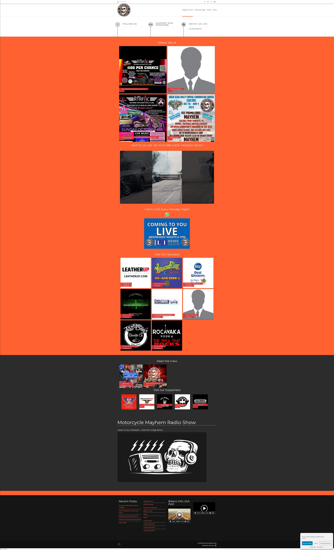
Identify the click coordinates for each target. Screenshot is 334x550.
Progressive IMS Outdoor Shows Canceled (128, 506)
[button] (179, 514)
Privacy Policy (320, 547)
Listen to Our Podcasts (150, 507)
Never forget (123, 522)
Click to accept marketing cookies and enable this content (167, 177)
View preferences (325, 543)
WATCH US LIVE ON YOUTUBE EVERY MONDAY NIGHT (167, 145)
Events (209, 10)
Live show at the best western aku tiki (130, 519)
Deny (316, 543)
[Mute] (185, 521)
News (215, 10)
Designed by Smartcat (208, 545)
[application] (179, 515)
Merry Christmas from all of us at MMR (128, 512)
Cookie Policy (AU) (149, 527)
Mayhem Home (187, 10)
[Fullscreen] (188, 521)
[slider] (178, 521)
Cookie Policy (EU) (149, 530)
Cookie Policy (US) (149, 524)
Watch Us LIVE (148, 511)
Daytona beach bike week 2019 (128, 516)
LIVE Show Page (199, 10)
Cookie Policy (313, 547)
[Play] (170, 521)
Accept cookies (307, 543)
